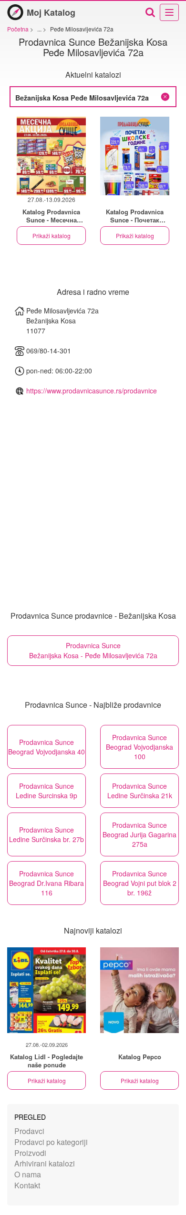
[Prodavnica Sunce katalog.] (134, 156)
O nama (27, 1174)
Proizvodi (30, 1152)
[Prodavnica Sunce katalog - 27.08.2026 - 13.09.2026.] (51, 156)
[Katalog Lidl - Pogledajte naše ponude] (46, 990)
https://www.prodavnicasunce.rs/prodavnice (91, 390)
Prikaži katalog (51, 235)
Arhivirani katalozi (44, 1163)
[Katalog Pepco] (139, 990)
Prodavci (29, 1130)
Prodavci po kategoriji (51, 1141)
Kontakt (27, 1185)
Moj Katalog (51, 12)
